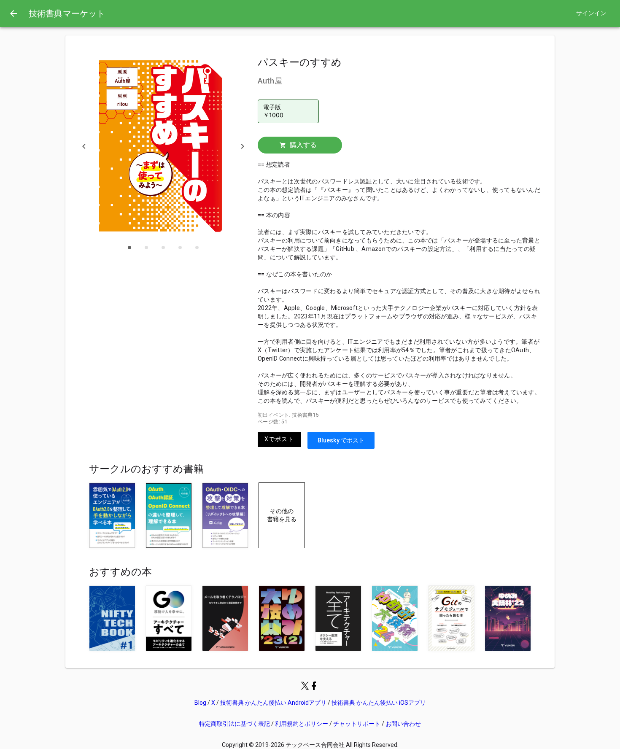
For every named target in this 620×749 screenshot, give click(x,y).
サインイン (591, 13)
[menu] (13, 13)
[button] (84, 146)
